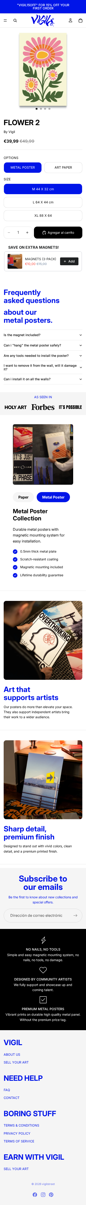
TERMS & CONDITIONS (21, 1125)
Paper (23, 497)
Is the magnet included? (22, 335)
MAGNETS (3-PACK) (40, 259)
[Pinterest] (51, 1194)
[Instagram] (43, 1194)
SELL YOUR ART (16, 1062)
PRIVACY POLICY (17, 1133)
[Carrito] (80, 20)
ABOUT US (12, 1054)
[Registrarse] (75, 915)
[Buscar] (15, 20)
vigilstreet (48, 1184)
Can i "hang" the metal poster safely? (32, 345)
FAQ (7, 1090)
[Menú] (5, 20)
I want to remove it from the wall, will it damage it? (40, 367)
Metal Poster (53, 497)
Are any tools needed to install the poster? (36, 355)
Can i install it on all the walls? (27, 379)
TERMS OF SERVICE (19, 1141)
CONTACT (11, 1098)
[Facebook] (35, 1194)
